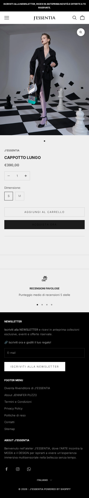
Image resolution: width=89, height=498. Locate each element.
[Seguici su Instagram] (18, 469)
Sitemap (9, 429)
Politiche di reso (15, 415)
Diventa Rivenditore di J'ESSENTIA (27, 388)
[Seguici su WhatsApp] (29, 469)
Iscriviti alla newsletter (35, 366)
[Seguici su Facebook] (6, 469)
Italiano (42, 480)
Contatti (9, 422)
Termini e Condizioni (18, 401)
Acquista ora (44, 224)
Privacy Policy (13, 408)
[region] (44, 286)
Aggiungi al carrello (44, 212)
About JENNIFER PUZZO (20, 395)
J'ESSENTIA (11, 150)
